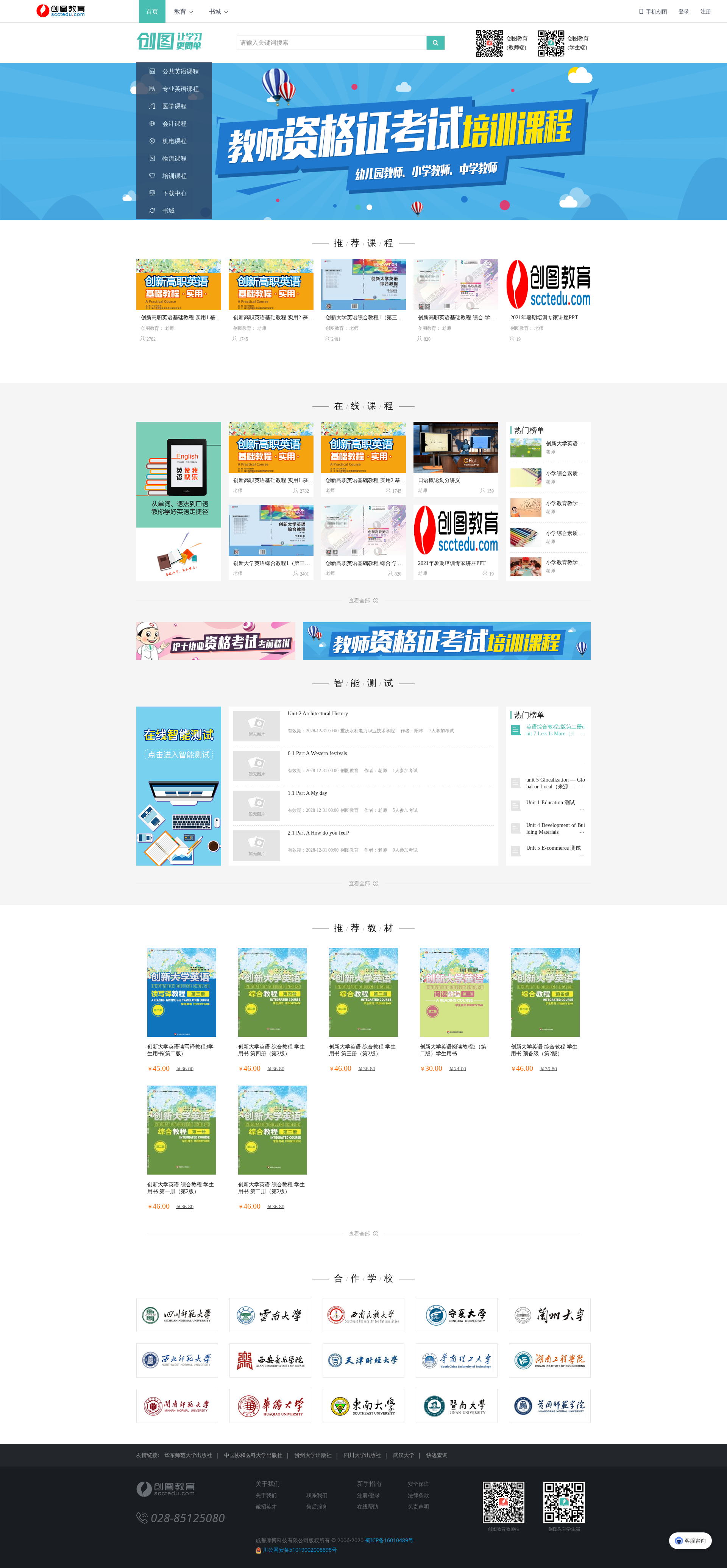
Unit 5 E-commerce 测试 (553, 848)
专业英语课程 (180, 89)
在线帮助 (367, 1506)
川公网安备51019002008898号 (300, 1549)
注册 (705, 11)
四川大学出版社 (362, 1455)
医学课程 (174, 106)
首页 (152, 11)
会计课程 (174, 123)
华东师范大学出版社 (188, 1455)
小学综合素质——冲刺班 (566, 473)
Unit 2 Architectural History (318, 713)
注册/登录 (368, 1495)
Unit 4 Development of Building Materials (555, 828)
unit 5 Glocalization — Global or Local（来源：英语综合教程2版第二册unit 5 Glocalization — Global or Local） (555, 783)
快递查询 (437, 1455)
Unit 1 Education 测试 (550, 802)
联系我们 (317, 1495)
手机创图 (655, 11)
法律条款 (418, 1495)
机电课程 (174, 141)
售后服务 (317, 1506)
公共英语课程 (180, 71)
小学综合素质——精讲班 (566, 533)
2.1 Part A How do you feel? (318, 833)
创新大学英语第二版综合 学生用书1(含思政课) (566, 443)
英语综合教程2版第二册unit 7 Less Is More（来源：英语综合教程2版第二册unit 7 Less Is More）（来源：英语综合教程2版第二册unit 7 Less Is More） (555, 730)
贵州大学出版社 (313, 1455)
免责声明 (418, 1506)
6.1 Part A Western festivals (317, 753)
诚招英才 (266, 1506)
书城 (215, 11)
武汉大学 (403, 1455)
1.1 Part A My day (307, 793)
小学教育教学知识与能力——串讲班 (566, 562)
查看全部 (361, 600)
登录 (684, 11)
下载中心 (174, 193)
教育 (180, 11)
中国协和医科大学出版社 (253, 1455)
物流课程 (174, 158)
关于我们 (266, 1495)
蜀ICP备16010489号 (389, 1540)
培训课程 (174, 176)
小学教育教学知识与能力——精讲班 (566, 503)
